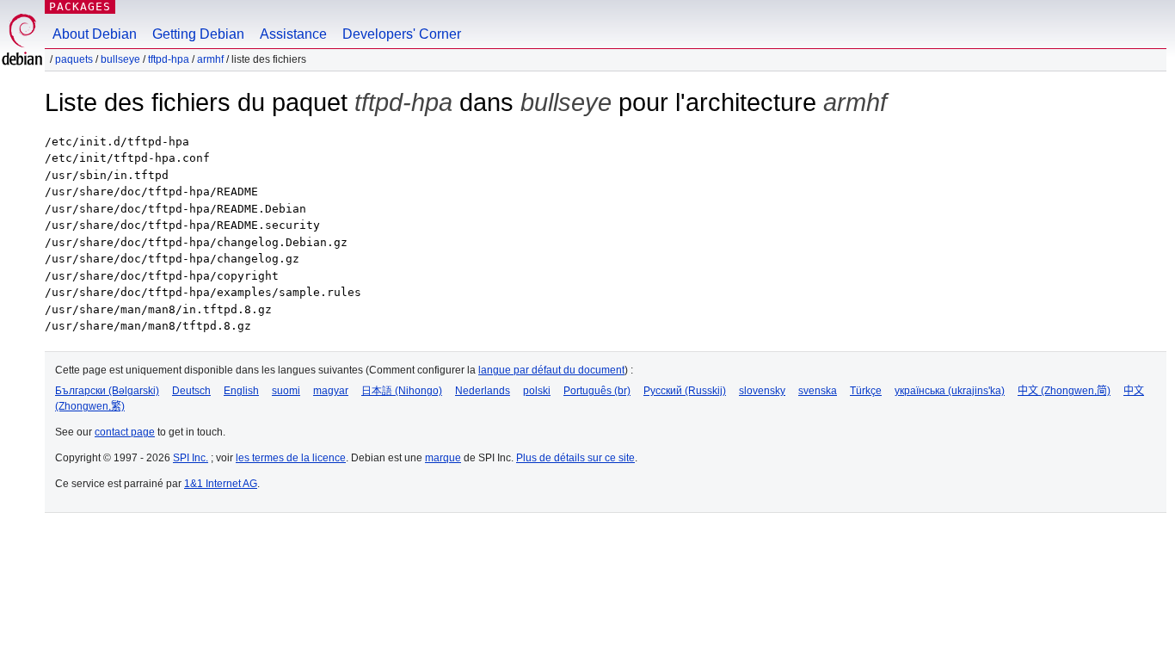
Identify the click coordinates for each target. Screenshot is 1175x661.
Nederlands (482, 391)
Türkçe (866, 391)
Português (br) (597, 391)
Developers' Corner (401, 34)
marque (443, 458)
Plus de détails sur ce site (575, 458)
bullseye (120, 59)
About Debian (94, 34)
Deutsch (191, 391)
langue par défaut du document (551, 370)
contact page (125, 432)
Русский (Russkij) (684, 391)
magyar (330, 391)
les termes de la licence (291, 458)
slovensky (762, 391)
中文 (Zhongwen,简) (1064, 391)
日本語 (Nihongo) (401, 391)
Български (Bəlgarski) (107, 391)
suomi (286, 391)
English (241, 391)
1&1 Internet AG (220, 484)
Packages (80, 6)
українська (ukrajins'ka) (950, 391)
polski (537, 391)
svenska (817, 391)
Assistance (293, 34)
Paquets (74, 59)
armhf (210, 59)
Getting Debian (198, 34)
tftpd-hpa (168, 59)
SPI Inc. (190, 458)
